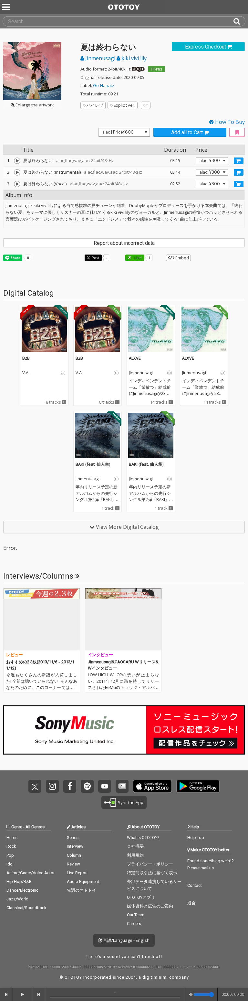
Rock (11, 846)
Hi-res (156, 69)
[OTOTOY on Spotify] (87, 786)
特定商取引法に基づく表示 (152, 872)
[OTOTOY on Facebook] (69, 786)
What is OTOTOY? (143, 837)
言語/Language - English (126, 940)
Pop (10, 855)
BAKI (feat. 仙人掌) (93, 464)
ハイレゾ (95, 105)
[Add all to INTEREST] (237, 132)
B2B (26, 358)
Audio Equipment (83, 881)
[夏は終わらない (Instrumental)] (17, 172)
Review (73, 864)
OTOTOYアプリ (141, 897)
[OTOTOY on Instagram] (52, 786)
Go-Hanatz (103, 85)
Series (72, 837)
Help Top (195, 837)
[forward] (38, 994)
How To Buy (229, 121)
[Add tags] (145, 105)
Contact (194, 885)
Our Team (135, 914)
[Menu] (7, 7)
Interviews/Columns (39, 576)
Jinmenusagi (100, 58)
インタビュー (100, 654)
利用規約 (135, 855)
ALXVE (135, 358)
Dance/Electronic (22, 890)
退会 (191, 902)
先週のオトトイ (81, 890)
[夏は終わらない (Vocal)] (17, 184)
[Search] (239, 21)
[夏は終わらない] (17, 160)
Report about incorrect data (124, 243)
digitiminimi (155, 977)
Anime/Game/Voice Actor (30, 872)
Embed (181, 258)
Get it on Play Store (198, 786)
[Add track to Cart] (238, 161)
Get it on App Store (152, 786)
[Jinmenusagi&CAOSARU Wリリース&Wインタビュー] (123, 619)
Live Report (77, 872)
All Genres (35, 826)
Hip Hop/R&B (19, 881)
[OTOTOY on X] (34, 786)
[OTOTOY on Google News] (122, 786)
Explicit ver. (124, 105)
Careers (134, 923)
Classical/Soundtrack (26, 907)
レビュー (14, 654)
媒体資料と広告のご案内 (150, 906)
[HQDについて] (138, 69)
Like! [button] (137, 257)
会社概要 (135, 846)
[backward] (6, 994)
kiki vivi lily (133, 58)
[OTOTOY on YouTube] (104, 786)
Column (74, 855)
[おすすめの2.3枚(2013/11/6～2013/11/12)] (42, 619)
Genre (16, 826)
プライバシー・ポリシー (150, 864)
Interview (75, 846)
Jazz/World (17, 899)
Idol (10, 864)
